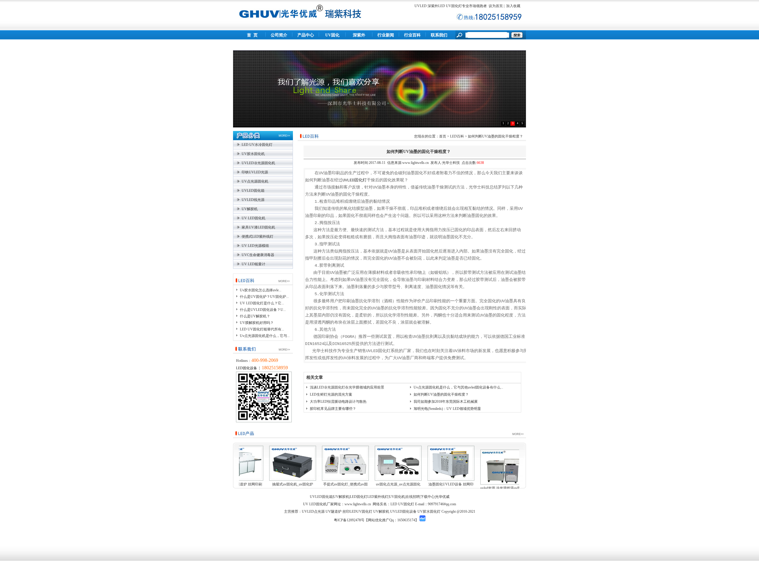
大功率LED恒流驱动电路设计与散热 (338, 401)
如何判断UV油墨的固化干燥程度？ (441, 394)
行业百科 (412, 35)
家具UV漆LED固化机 (258, 227)
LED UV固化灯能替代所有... (262, 329)
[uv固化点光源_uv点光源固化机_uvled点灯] (398, 463)
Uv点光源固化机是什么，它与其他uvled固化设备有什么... (458, 387)
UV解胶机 (250, 209)
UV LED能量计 (253, 264)
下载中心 (427, 497)
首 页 (252, 35)
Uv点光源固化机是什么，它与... (265, 336)
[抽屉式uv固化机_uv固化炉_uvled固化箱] (292, 463)
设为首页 (496, 6)
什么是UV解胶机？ (255, 316)
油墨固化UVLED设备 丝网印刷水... (450, 488)
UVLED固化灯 (354, 180)
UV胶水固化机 (253, 154)
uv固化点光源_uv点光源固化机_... (398, 488)
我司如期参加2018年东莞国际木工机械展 (446, 401)
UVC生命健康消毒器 (258, 255)
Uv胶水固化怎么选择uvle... (260, 290)
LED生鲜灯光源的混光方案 (331, 394)
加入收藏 (512, 6)
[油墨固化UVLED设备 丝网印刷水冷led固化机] (451, 463)
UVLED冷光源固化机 (258, 163)
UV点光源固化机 (255, 181)
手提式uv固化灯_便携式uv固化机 (345, 488)
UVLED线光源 (253, 200)
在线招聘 (413, 497)
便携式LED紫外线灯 (257, 236)
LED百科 (457, 136)
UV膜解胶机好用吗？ (257, 323)
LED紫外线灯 (377, 497)
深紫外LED (359, 40)
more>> (284, 135)
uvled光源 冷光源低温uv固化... (503, 488)
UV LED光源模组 (255, 246)
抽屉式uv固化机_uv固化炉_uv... (292, 488)
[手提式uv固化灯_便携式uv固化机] (345, 463)
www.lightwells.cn (358, 504)
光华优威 (442, 497)
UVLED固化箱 (253, 190)
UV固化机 (397, 497)
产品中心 (305, 35)
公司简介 (279, 35)
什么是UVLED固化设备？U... (263, 310)
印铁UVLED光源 (255, 172)
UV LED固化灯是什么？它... (262, 303)
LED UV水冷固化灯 (257, 145)
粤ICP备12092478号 (349, 520)
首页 (442, 136)
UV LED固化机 (253, 218)
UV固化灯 (332, 40)
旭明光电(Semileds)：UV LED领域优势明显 (447, 409)
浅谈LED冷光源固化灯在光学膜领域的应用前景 (347, 387)
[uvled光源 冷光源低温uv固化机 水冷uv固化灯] (503, 467)
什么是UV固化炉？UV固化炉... (264, 297)
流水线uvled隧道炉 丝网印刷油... (240, 488)
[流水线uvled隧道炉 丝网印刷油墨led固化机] (239, 463)
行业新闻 (385, 35)
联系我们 (439, 35)
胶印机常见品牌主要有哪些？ (333, 409)
